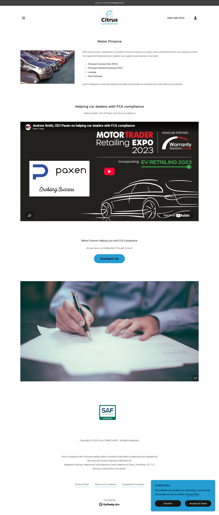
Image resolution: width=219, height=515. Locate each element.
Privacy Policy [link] (82, 484)
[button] (23, 18)
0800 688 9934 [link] (175, 18)
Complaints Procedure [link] (133, 484)
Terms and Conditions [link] (105, 484)
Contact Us (109, 259)
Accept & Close (198, 503)
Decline (168, 503)
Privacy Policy (192, 494)
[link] (109, 17)
